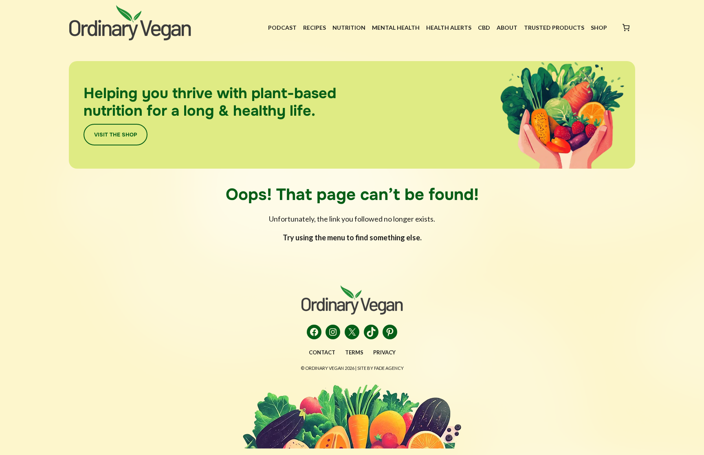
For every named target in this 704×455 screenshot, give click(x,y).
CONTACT (322, 352)
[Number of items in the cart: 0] (626, 27)
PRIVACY (384, 352)
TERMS (354, 352)
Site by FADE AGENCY (380, 368)
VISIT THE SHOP (115, 134)
